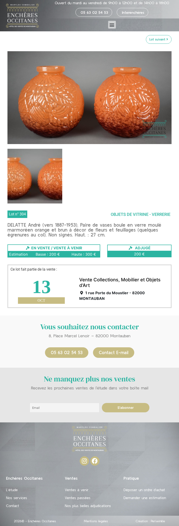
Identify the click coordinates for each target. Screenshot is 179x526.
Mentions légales (96, 521)
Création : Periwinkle (150, 521)
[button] (112, 25)
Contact (12, 506)
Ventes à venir (77, 490)
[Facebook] (95, 461)
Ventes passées (77, 498)
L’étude (12, 490)
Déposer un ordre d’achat (144, 490)
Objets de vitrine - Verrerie (140, 214)
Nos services (16, 498)
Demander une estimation (145, 498)
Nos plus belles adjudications (88, 506)
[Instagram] (84, 461)
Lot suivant (157, 39)
